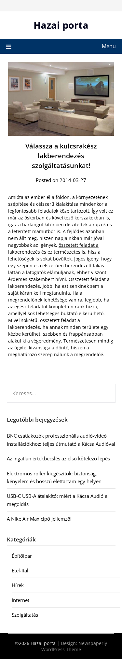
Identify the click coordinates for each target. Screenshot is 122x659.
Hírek (18, 585)
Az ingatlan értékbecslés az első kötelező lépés (58, 458)
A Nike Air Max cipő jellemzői (39, 518)
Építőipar (22, 556)
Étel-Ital (20, 570)
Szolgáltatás (25, 614)
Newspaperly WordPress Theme (74, 646)
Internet (20, 600)
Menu (109, 46)
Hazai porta (61, 25)
